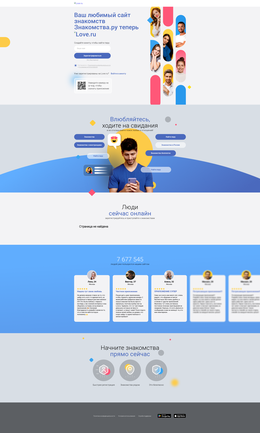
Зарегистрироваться (92, 56)
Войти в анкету (118, 73)
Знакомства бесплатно (161, 153)
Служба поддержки (144, 416)
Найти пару (98, 156)
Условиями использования (88, 67)
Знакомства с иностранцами (89, 145)
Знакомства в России (170, 145)
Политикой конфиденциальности (99, 65)
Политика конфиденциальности (104, 416)
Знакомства (89, 137)
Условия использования (126, 416)
